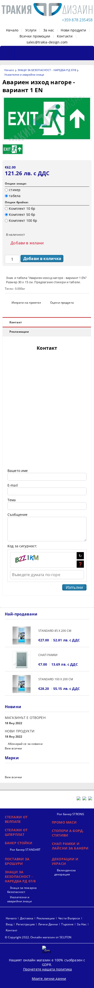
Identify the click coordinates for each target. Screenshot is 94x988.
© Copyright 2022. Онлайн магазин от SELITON (38, 937)
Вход (9, 924)
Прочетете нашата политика (47, 969)
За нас (48, 30)
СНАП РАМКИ (47, 655)
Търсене (67, 924)
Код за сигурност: (22, 546)
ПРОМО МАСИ (64, 822)
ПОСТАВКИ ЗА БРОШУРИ (17, 861)
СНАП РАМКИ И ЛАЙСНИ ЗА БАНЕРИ (70, 845)
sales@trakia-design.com (47, 42)
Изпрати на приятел (26, 303)
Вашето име (17, 470)
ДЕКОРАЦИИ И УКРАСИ (65, 861)
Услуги (31, 30)
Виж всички (13, 748)
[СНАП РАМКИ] (21, 660)
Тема (11, 500)
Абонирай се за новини (25, 744)
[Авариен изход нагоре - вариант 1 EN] (47, 139)
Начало (12, 30)
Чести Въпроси (69, 918)
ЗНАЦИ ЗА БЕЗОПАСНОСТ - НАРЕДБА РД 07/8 (47, 70)
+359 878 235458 (77, 20)
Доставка (26, 918)
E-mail (12, 485)
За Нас (82, 924)
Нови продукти (73, 30)
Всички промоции (35, 36)
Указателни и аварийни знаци (24, 74)
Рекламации (19, 332)
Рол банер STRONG (70, 814)
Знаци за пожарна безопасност (22, 890)
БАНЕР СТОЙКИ (18, 843)
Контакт (15, 322)
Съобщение (17, 514)
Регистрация (25, 924)
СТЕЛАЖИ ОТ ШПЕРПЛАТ (16, 832)
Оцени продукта (62, 303)
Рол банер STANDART (25, 850)
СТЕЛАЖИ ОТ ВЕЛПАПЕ (16, 819)
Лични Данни (48, 924)
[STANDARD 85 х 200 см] (21, 636)
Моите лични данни (49, 978)
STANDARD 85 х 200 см (54, 631)
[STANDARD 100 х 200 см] (21, 684)
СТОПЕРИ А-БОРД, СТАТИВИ (68, 832)
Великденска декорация (65, 872)
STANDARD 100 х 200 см (55, 679)
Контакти (65, 36)
